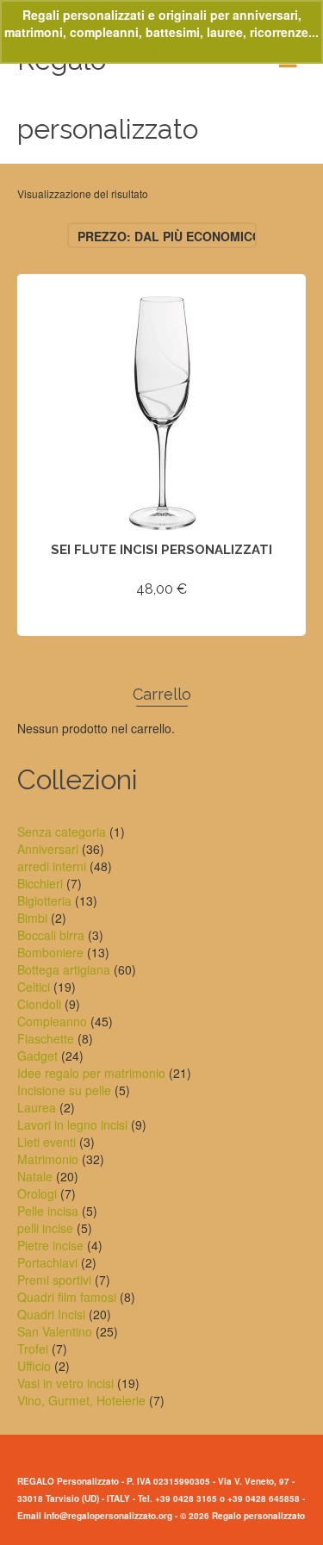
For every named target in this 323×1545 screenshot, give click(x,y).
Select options (162, 620)
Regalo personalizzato (107, 94)
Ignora (162, 49)
